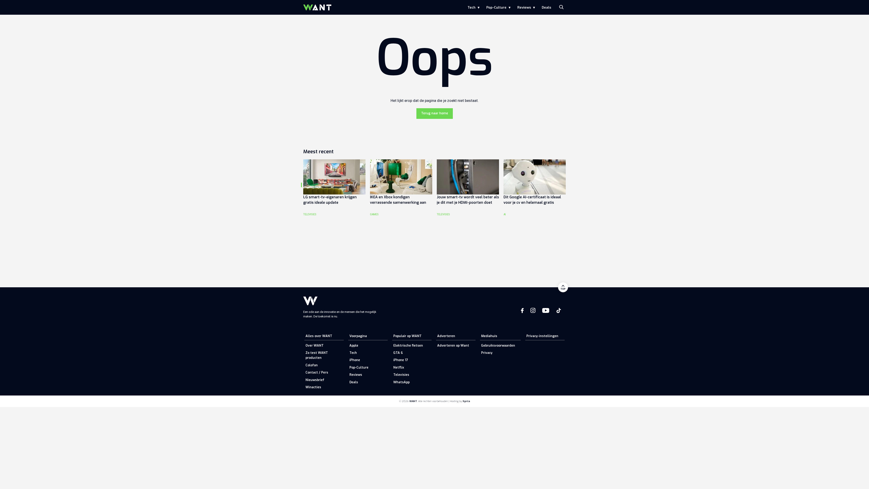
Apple (353, 345)
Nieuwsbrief (315, 380)
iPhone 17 (400, 360)
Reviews (524, 7)
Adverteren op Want (453, 345)
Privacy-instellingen (542, 336)
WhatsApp (401, 382)
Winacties (313, 387)
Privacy (486, 353)
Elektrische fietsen (408, 345)
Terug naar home (434, 113)
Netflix (398, 367)
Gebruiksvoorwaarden (498, 345)
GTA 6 (398, 353)
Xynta (466, 401)
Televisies (401, 375)
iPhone (354, 360)
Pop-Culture (496, 7)
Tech (471, 7)
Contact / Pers (317, 372)
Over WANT (315, 345)
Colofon (312, 365)
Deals (546, 7)
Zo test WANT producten (317, 355)
